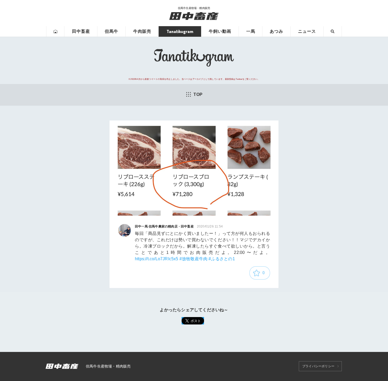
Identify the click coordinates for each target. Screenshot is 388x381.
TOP (197, 94)
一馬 (250, 31)
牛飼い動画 (220, 31)
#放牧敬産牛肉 (193, 259)
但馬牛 (111, 31)
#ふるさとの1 (222, 259)
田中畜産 (81, 31)
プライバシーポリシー (318, 366)
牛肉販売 (142, 31)
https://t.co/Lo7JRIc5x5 (156, 259)
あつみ (276, 31)
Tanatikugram (180, 31)
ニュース (307, 31)
